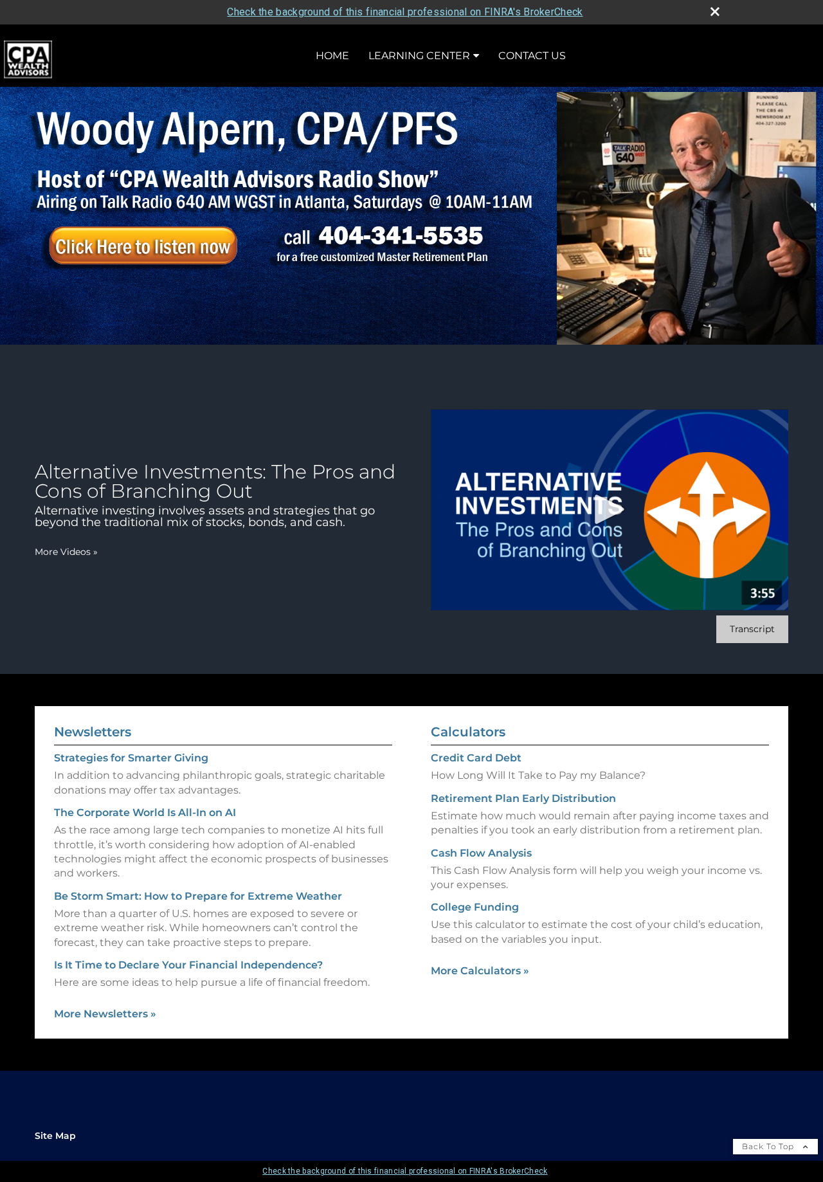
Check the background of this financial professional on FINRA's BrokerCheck (405, 12)
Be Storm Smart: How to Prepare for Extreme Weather (198, 896)
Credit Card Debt (476, 758)
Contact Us (532, 56)
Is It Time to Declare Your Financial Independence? (188, 965)
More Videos (66, 551)
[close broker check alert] (715, 11)
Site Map (55, 1135)
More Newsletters (105, 1014)
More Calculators (480, 971)
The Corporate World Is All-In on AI (145, 812)
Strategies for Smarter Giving (131, 758)
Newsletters (92, 732)
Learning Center (419, 56)
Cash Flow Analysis (481, 853)
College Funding (475, 907)
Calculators (468, 732)
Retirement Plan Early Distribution (523, 798)
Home (332, 56)
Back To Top (769, 1146)
